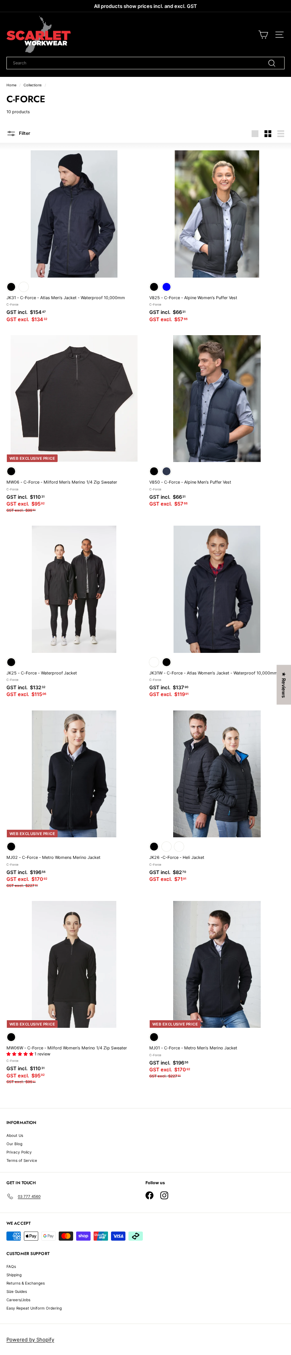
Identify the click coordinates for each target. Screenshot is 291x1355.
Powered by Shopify (30, 1339)
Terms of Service (21, 1160)
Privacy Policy (19, 1152)
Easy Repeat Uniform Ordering (34, 1308)
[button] (20, 1054)
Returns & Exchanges (25, 1283)
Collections (32, 85)
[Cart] (263, 34)
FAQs (11, 1266)
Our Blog (14, 1143)
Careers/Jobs (18, 1299)
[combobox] (145, 63)
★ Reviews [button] (284, 685)
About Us (14, 1135)
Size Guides (16, 1291)
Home (11, 85)
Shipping (14, 1274)
